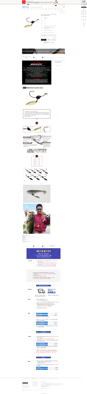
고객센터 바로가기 (37, 378)
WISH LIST (84, 8)
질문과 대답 (60, 57)
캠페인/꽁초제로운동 (50, 378)
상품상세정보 (26, 57)
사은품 (85, 17)
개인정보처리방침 (33, 378)
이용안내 (30, 378)
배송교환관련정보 (52, 57)
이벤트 (81, 17)
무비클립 (82, 14)
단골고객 (83, 17)
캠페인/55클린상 (53, 378)
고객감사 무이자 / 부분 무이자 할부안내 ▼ (48, 30)
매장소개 (25, 378)
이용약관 (28, 378)
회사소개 (23, 378)
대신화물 (45, 28)
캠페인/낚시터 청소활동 (42, 378)
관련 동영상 (35, 57)
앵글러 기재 (46, 378)
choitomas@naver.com (61, 384)
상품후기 (85, 14)
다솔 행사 (57, 378)
